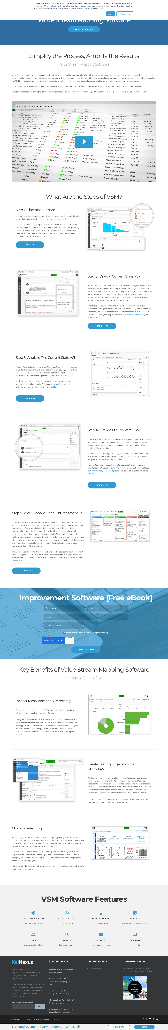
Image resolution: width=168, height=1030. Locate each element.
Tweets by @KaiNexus (94, 968)
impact (74, 525)
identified (69, 367)
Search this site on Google (23, 1002)
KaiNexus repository (136, 314)
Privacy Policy (55, 1019)
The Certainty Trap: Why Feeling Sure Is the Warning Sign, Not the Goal (61, 982)
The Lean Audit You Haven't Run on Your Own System (62, 971)
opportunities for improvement (31, 367)
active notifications (59, 384)
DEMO (144, 1027)
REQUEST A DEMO (84, 29)
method (53, 75)
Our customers (22, 710)
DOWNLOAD (119, 1027)
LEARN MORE (30, 245)
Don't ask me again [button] (125, 14)
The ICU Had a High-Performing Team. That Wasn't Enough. (61, 1010)
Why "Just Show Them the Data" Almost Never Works (61, 1001)
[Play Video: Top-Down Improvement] (84, 142)
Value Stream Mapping (21, 75)
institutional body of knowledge (101, 471)
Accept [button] (110, 14)
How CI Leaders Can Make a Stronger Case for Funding (59, 992)
